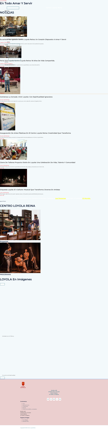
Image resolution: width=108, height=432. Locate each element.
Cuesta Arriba (10, 24)
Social (6, 44)
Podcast (6, 67)
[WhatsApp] (3, 2)
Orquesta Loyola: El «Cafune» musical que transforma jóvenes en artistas (30, 190)
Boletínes (7, 87)
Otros (6, 19)
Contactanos (25, 406)
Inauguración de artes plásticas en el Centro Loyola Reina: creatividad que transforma (35, 133)
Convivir (9, 22)
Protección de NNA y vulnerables (9, 90)
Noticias (6, 62)
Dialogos (7, 76)
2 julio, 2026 (3, 165)
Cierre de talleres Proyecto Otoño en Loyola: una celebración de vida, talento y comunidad (37, 162)
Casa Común (10, 33)
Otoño (8, 50)
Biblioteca (7, 10)
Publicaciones (5, 59)
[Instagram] (2, 2)
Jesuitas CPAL (25, 421)
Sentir (8, 42)
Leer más (2, 102)
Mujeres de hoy (10, 47)
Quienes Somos (5, 56)
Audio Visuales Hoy (9, 73)
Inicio (3, 5)
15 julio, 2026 (3, 136)
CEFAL (8, 36)
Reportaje (7, 84)
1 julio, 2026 (2, 192)
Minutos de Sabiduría (9, 64)
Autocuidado (8, 81)
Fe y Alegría (25, 419)
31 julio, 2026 (3, 99)
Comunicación (8, 16)
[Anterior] (2, 284)
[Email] (51, 399)
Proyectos (4, 7)
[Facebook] (0, 2)
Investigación (8, 13)
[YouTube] (5, 2)
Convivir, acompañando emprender (15, 39)
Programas (4, 27)
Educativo (7, 30)
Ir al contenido (3, 0)
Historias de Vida (8, 70)
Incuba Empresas (11, 53)
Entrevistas (7, 78)
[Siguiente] (2, 378)
